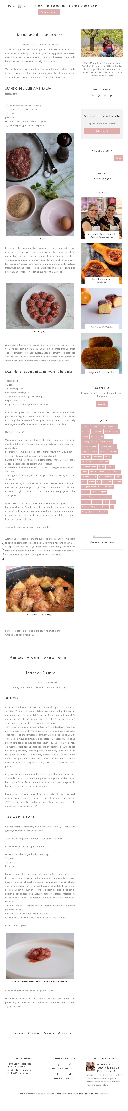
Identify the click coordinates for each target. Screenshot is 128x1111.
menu (84, 471)
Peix (84, 481)
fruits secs (103, 461)
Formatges (97, 456)
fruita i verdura (89, 461)
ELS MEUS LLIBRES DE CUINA (83, 6)
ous (94, 476)
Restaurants (108, 486)
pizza (91, 481)
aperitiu (85, 426)
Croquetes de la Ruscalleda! (102, 372)
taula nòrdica (105, 496)
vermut (105, 506)
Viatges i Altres (88, 511)
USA (106, 501)
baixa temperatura (108, 426)
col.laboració (97, 436)
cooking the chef (89, 441)
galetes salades (89, 466)
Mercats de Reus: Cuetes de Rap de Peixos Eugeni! (102, 235)
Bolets (107, 431)
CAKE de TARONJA (102, 326)
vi (112, 506)
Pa (100, 476)
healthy (110, 466)
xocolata (102, 511)
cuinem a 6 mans (89, 446)
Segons (103, 491)
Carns (116, 431)
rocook (85, 491)
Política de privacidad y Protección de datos (19, 1072)
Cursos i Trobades (108, 446)
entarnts (93, 451)
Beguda (85, 431)
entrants (113, 451)
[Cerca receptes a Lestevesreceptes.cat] (102, 543)
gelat (101, 466)
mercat (93, 471)
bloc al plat (97, 431)
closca (85, 436)
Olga (26, 53)
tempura (86, 501)
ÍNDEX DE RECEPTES (56, 6)
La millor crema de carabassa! (102, 280)
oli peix (117, 471)
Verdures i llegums (90, 506)
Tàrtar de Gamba (40, 673)
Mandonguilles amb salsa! (40, 34)
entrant (103, 451)
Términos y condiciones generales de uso (19, 1065)
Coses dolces (106, 441)
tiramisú (97, 501)
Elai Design (103, 1094)
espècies (86, 456)
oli (109, 471)
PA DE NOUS (40, 1094)
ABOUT (38, 6)
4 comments (53, 44)
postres (117, 481)
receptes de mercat (90, 486)
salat (94, 491)
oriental (85, 476)
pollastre (107, 481)
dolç (84, 451)
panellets (109, 476)
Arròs (95, 426)
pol (98, 481)
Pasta (118, 476)
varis (113, 501)
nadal (102, 471)
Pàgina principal (49, 12)
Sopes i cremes (89, 496)
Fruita (108, 456)
